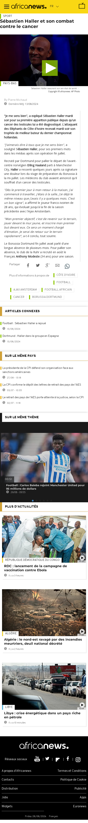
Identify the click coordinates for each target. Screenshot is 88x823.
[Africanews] (28, 6)
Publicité (80, 788)
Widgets (7, 806)
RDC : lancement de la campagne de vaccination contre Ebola (35, 568)
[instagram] (78, 759)
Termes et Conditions (72, 771)
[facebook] (68, 759)
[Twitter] (47, 759)
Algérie (11, 633)
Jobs (5, 797)
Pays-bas (9, 83)
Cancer (18, 297)
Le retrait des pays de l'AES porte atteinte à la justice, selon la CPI (43, 397)
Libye (9, 707)
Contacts (8, 779)
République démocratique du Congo (32, 560)
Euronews (79, 806)
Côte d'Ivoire (65, 275)
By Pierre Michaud (15, 100)
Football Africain (58, 289)
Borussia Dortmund (47, 297)
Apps (83, 797)
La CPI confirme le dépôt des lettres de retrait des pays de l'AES (41, 384)
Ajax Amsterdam (25, 289)
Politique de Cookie (73, 779)
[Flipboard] (58, 759)
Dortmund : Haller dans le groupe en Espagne (30, 336)
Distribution (10, 788)
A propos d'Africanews (16, 771)
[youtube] (37, 759)
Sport (7, 16)
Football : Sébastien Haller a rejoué (24, 323)
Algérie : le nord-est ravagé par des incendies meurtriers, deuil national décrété (43, 642)
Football (63, 282)
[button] (50, 68)
